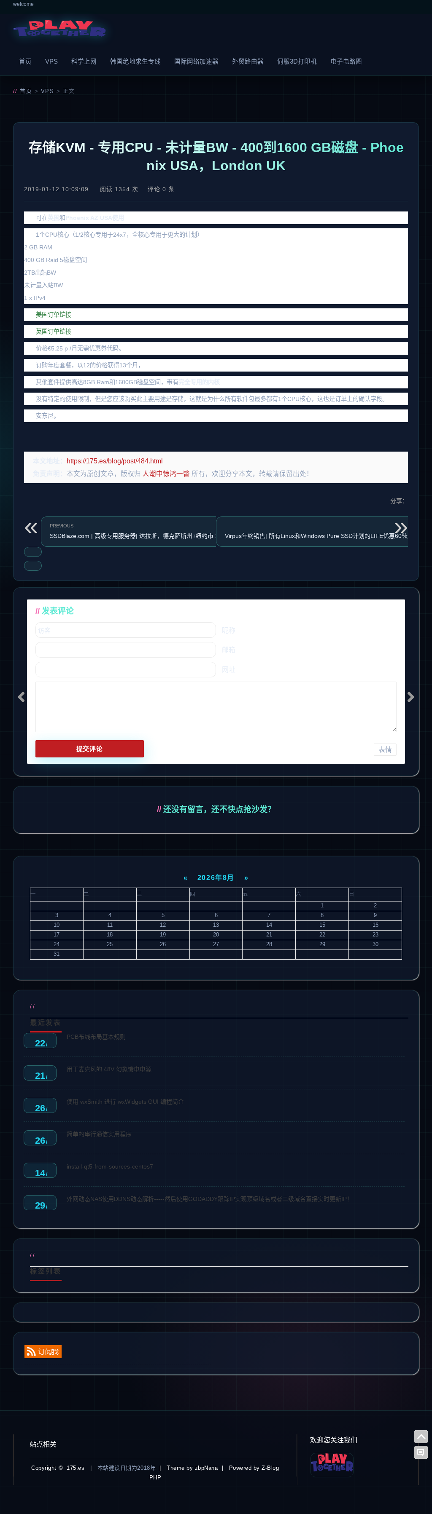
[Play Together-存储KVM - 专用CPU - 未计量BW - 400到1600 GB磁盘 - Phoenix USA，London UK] (59, 30)
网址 (228, 669)
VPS (51, 61)
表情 (385, 749)
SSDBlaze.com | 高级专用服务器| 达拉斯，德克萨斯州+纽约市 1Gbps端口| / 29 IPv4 (161, 531)
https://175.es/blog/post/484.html (115, 461)
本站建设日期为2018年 (126, 1468)
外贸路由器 (248, 61)
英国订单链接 (53, 331)
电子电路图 (346, 61)
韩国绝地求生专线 (135, 61)
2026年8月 (216, 877)
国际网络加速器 (196, 61)
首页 (25, 61)
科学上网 (84, 61)
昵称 (228, 630)
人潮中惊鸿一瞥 (166, 473)
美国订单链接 (53, 314)
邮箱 (228, 649)
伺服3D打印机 (297, 61)
